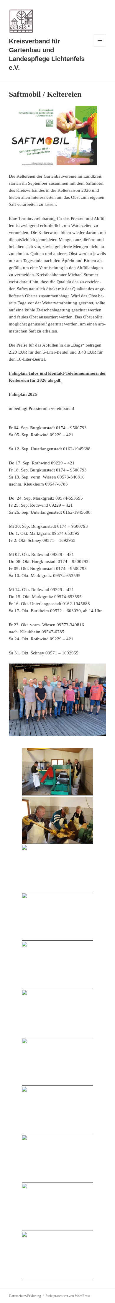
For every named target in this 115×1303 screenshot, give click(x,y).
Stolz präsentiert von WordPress (67, 1296)
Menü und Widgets (100, 46)
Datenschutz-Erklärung (25, 1296)
